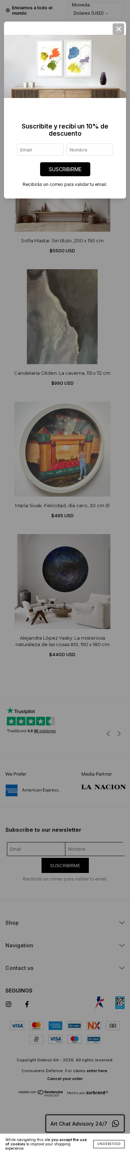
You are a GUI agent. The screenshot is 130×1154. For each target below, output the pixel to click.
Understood (109, 1144)
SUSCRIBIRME (65, 169)
